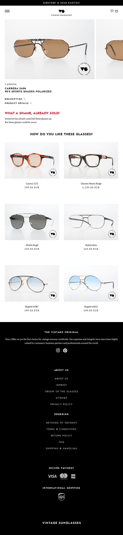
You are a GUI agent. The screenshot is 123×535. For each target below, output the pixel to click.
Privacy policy (61, 404)
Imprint (61, 384)
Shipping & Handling (61, 448)
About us (61, 378)
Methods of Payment (61, 422)
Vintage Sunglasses (61, 15)
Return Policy (61, 435)
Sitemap (61, 397)
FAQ (61, 441)
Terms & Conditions (61, 429)
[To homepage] (61, 11)
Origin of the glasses (61, 391)
